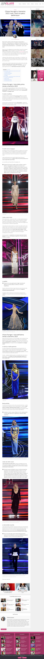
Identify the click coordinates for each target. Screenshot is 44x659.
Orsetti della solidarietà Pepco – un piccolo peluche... (25, 600)
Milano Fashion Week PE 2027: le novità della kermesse (10, 604)
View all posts (4, 629)
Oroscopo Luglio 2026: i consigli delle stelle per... (37, 32)
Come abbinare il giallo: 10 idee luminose (38, 653)
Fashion (28, 3)
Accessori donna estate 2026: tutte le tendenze (25, 604)
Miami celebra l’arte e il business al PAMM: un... (37, 44)
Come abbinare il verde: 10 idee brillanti (38, 649)
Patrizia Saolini (18, 17)
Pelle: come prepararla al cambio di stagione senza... (9, 641)
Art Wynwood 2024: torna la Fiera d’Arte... (37, 62)
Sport (40, 3)
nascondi (8, 69)
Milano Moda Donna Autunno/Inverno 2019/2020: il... (39, 638)
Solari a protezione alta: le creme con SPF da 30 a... (9, 653)
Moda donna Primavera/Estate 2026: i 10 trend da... (10, 609)
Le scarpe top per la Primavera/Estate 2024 (39, 645)
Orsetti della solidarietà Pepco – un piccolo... (9, 645)
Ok (19, 657)
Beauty (20, 3)
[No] (41, 656)
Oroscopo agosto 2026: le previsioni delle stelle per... (37, 23)
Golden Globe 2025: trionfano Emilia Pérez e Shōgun (37, 53)
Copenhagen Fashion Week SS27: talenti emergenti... (10, 600)
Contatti (4, 0)
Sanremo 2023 (21, 51)
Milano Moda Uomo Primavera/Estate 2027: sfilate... (24, 609)
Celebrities (24, 3)
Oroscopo (36, 3)
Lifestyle (32, 3)
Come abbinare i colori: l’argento (38, 641)
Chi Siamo (1, 0)
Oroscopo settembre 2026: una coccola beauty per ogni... (37, 14)
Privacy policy (24, 657)
